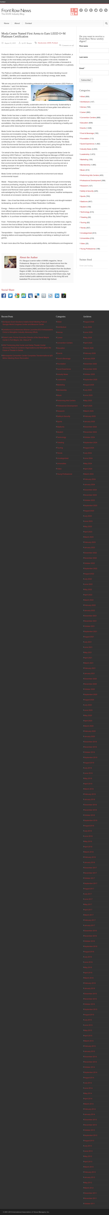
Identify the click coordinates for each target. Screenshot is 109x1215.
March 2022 (89, 600)
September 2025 (90, 379)
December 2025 (90, 363)
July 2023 (88, 516)
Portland (55, 43)
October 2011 (89, 1203)
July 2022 (88, 579)
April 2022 (88, 594)
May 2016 (88, 967)
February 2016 (90, 983)
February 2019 (90, 794)
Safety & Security (87, 191)
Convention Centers (88, 117)
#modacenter (42, 43)
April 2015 (88, 1035)
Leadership (84, 154)
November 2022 (90, 558)
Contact (2, 2)
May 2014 (88, 1093)
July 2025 (88, 390)
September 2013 (90, 1135)
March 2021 (89, 663)
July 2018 (88, 831)
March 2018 (89, 852)
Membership (85, 164)
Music (82, 170)
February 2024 (90, 479)
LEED (49, 43)
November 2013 (90, 1125)
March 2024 (89, 474)
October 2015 (89, 1004)
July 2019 (88, 768)
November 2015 (90, 999)
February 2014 (90, 1109)
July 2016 (88, 957)
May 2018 (88, 841)
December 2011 (90, 1193)
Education (84, 122)
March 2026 (89, 348)
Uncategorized (86, 233)
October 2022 (89, 563)
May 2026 (88, 337)
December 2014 (90, 1056)
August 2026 (89, 321)
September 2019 (90, 757)
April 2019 (88, 783)
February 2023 (90, 542)
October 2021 (89, 626)
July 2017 (88, 894)
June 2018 (88, 836)
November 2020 (90, 684)
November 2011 (90, 1198)
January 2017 (89, 925)
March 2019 (89, 789)
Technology (84, 212)
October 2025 (89, 374)
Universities (85, 238)
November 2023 (90, 495)
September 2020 (90, 694)
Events (83, 128)
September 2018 (90, 820)
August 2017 (89, 888)
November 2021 (90, 621)
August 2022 (89, 573)
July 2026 (88, 327)
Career (83, 112)
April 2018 (88, 846)
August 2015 (89, 1014)
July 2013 (88, 1145)
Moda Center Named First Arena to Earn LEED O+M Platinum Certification (33, 35)
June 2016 (88, 962)
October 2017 (89, 878)
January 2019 (89, 799)
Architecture (85, 101)
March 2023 (89, 537)
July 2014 (88, 1083)
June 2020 (88, 710)
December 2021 (90, 615)
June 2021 (88, 647)
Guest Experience (87, 143)
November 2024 (90, 432)
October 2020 (89, 689)
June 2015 (88, 1025)
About (17, 23)
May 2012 (88, 1182)
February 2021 (90, 668)
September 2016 (90, 946)
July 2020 (88, 705)
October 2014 (89, 1067)
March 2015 (89, 1041)
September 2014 (90, 1072)
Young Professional (88, 248)
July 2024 (88, 453)
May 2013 (88, 1156)
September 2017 (90, 883)
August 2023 (89, 510)
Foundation (84, 138)
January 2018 (89, 862)
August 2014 (89, 1077)
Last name (83, 57)
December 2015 (90, 993)
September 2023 (90, 505)
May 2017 (88, 904)
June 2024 (88, 458)
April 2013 (88, 1161)
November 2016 (90, 936)
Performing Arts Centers (89, 175)
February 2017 (90, 920)
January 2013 (89, 1177)
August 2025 (89, 384)
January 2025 (89, 421)
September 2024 (90, 442)
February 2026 (90, 353)
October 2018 (89, 815)
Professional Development (90, 180)
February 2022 (90, 605)
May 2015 (88, 1030)
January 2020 (89, 736)
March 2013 (89, 1166)
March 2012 (89, 1187)
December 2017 (90, 867)
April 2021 (88, 657)
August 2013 (89, 1140)
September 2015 (90, 1009)
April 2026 (88, 342)
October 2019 (89, 752)
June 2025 (88, 395)
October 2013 (89, 1130)
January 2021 (89, 673)
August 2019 (89, 762)
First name (83, 46)
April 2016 (88, 972)
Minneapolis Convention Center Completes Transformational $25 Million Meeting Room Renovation (28, 356)
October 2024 (89, 437)
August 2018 (89, 825)
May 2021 (88, 652)
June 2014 (88, 1088)
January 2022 (89, 610)
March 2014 (89, 1104)
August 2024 (89, 447)
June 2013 (88, 1151)
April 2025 (88, 405)
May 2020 (88, 715)
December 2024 (90, 426)
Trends (83, 227)
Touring (83, 222)
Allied (82, 96)
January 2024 (89, 484)
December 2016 (90, 930)
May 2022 (88, 589)
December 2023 (90, 489)
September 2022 (90, 568)
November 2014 (90, 1062)
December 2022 (90, 552)
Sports (82, 196)
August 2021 (89, 636)
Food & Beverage (87, 133)
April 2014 (88, 1098)
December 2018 (90, 804)
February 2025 (90, 416)
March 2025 (89, 411)
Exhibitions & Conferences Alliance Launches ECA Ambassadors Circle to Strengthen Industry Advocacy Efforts (28, 330)
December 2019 (90, 741)
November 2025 (90, 369)
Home (6, 23)
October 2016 (89, 941)
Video (82, 243)
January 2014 (89, 1114)
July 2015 (88, 1020)
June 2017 (88, 899)
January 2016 (89, 988)
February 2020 (90, 731)
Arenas (83, 107)
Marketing (84, 159)
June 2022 (88, 584)
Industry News (85, 149)
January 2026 (89, 358)
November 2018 (90, 810)
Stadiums (84, 201)
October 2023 (89, 500)
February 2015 (90, 1046)
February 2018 (90, 857)
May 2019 (88, 778)
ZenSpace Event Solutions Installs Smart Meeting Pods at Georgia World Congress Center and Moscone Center (25, 322)
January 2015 (89, 1051)
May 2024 (88, 463)
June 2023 (88, 521)
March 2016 (89, 978)
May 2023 (88, 526)
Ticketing (83, 217)
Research (84, 185)
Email (82, 68)
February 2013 (90, 1172)
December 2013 (90, 1119)
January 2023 (89, 547)
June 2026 (88, 332)
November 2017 (90, 873)
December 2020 (90, 678)
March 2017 (89, 915)
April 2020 (88, 720)
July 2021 (88, 642)
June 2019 (88, 773)
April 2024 (88, 468)
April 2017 (88, 909)
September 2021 (90, 631)
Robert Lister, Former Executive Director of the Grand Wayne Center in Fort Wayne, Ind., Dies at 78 (26, 338)
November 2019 (90, 747)
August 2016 (89, 951)
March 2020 (89, 726)
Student (83, 206)
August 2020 (89, 699)
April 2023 (88, 531)
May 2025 (88, 400)
